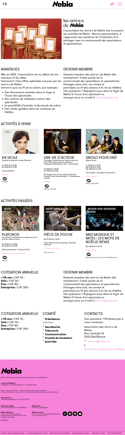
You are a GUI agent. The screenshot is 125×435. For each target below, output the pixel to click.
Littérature (92, 209)
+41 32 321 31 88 (24, 399)
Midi (100, 209)
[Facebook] (70, 413)
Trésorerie (51, 330)
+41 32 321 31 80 (31, 385)
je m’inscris (4, 420)
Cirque (49, 209)
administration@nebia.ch (9, 399)
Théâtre (7, 132)
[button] (62, 319)
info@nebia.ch (5, 385)
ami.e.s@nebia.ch (106, 97)
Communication (55, 334)
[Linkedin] (75, 413)
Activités (51, 341)
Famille (64, 209)
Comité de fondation (58, 338)
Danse (57, 209)
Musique (91, 212)
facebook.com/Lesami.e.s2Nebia (104, 349)
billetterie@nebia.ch (18, 385)
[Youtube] (80, 413)
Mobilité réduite (52, 212)
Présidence (52, 319)
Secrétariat (52, 327)
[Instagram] (65, 413)
